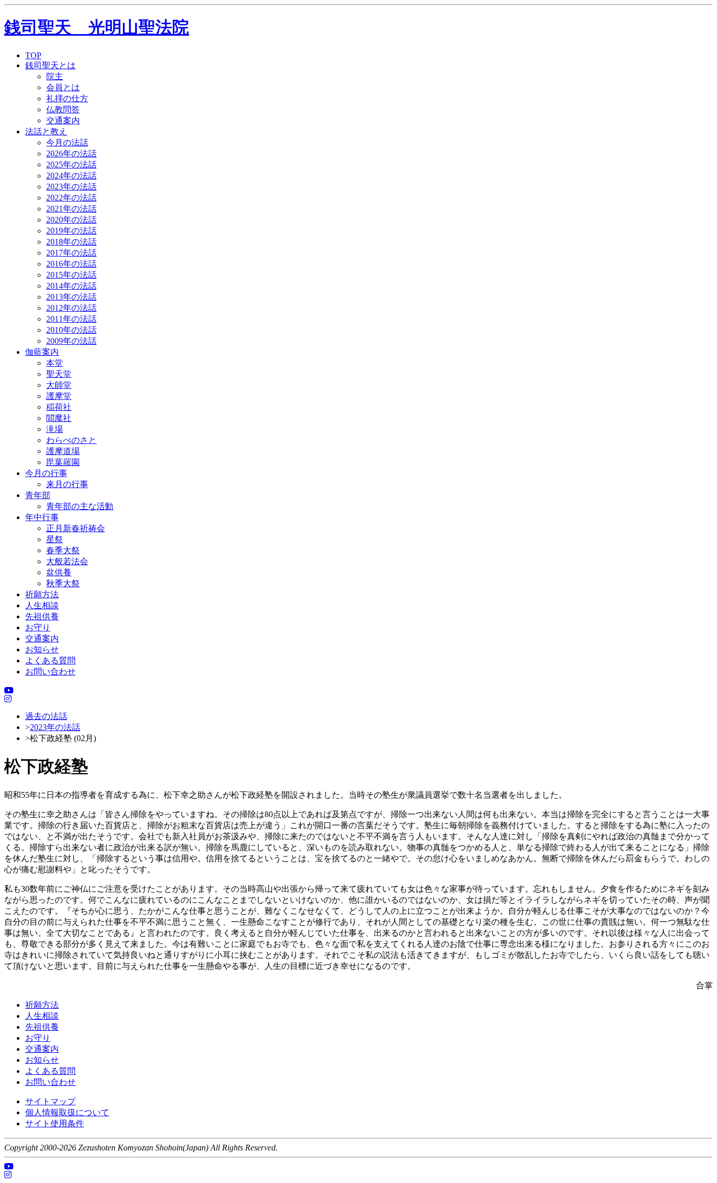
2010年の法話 (71, 329)
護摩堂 (58, 396)
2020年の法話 (71, 219)
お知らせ (42, 649)
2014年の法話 (71, 285)
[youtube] (9, 690)
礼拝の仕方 (67, 98)
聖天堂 (58, 373)
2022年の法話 (71, 197)
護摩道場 (63, 451)
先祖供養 (42, 616)
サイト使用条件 (54, 1123)
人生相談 (42, 605)
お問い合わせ (50, 671)
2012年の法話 (71, 307)
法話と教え (46, 131)
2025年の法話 (71, 164)
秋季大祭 (63, 583)
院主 (54, 76)
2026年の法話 (71, 153)
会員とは (63, 87)
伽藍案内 (42, 351)
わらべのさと (71, 440)
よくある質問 (50, 660)
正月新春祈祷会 (75, 528)
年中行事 (42, 517)
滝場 (54, 429)
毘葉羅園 (63, 462)
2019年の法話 (71, 230)
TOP (33, 55)
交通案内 (63, 120)
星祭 (54, 539)
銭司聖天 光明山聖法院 (96, 27)
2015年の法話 (71, 274)
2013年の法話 (71, 296)
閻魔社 (58, 418)
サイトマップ (50, 1101)
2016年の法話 (71, 263)
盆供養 (58, 572)
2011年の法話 (71, 318)
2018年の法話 (71, 241)
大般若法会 (67, 561)
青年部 (37, 495)
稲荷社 (58, 407)
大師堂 (58, 385)
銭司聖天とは (50, 65)
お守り (37, 627)
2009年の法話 (71, 340)
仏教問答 (63, 109)
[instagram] (8, 698)
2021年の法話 (71, 208)
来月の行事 (67, 484)
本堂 (54, 362)
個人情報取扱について (67, 1112)
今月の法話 (67, 142)
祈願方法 (42, 594)
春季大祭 (63, 550)
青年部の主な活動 (79, 506)
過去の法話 (46, 716)
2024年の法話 (71, 175)
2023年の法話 (71, 186)
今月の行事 (46, 473)
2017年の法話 (71, 252)
